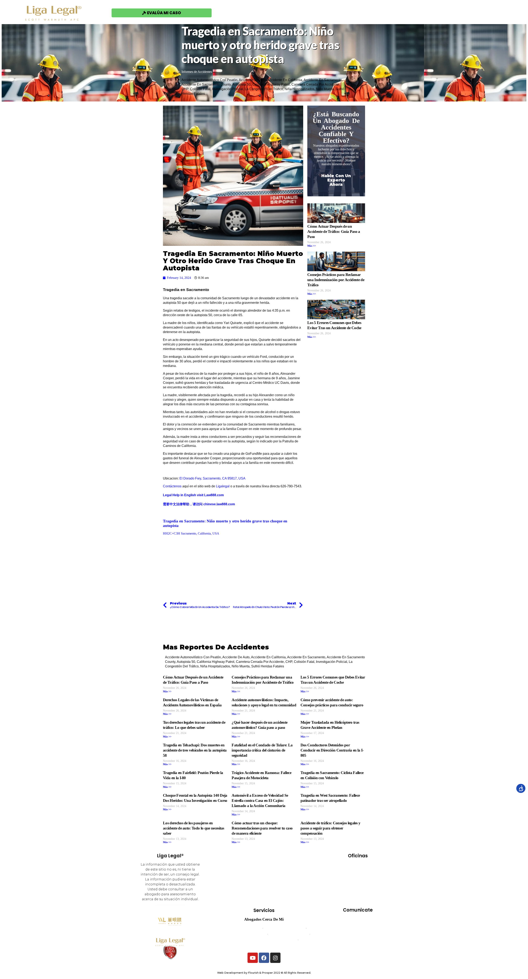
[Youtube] (253, 958)
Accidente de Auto (252, 80)
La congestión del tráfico (264, 89)
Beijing (369, 865)
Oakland (368, 883)
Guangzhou (366, 877)
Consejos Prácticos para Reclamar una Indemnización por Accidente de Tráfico (335, 279)
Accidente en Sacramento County (206, 84)
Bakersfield (348, 865)
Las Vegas (348, 883)
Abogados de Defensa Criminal (242, 934)
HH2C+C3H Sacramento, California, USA (191, 533)
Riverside (346, 889)
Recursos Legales (408, 12)
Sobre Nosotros (361, 12)
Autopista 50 (241, 84)
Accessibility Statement (358, 945)
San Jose (357, 900)
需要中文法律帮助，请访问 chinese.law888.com (199, 504)
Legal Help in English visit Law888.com (193, 495)
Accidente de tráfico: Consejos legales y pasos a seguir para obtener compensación (331, 828)
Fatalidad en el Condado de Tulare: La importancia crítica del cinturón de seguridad (262, 750)
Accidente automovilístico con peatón (209, 80)
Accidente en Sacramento (323, 80)
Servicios (323, 12)
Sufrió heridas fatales (267, 666)
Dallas (372, 871)
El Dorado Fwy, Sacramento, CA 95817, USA (212, 478)
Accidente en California (285, 80)
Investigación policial (227, 89)
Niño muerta (325, 89)
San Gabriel (369, 894)
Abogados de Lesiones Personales (264, 945)
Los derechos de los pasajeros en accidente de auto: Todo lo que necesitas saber (193, 828)
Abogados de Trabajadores (284, 928)
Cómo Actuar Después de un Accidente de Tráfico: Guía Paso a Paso (333, 231)
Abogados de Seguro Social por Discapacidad (264, 939)
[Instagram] (275, 958)
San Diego (346, 894)
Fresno (346, 877)
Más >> (311, 245)
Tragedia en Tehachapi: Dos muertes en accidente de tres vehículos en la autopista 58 (195, 750)
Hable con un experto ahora (336, 180)
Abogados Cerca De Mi (264, 919)
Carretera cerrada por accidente (315, 84)
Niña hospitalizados (299, 89)
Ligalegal (223, 486)
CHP (185, 89)
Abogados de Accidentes (242, 928)
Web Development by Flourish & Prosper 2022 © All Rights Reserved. (264, 972)
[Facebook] (264, 958)
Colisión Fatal (200, 89)
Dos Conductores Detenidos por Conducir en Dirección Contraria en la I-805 (332, 750)
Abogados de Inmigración (289, 934)
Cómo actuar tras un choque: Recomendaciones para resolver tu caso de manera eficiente (262, 828)
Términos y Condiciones (358, 934)
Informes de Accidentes (197, 71)
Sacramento (368, 889)
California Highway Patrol (271, 84)
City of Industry (349, 871)
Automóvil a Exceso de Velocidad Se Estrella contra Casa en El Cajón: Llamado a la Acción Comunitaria (260, 800)
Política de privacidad (358, 939)
